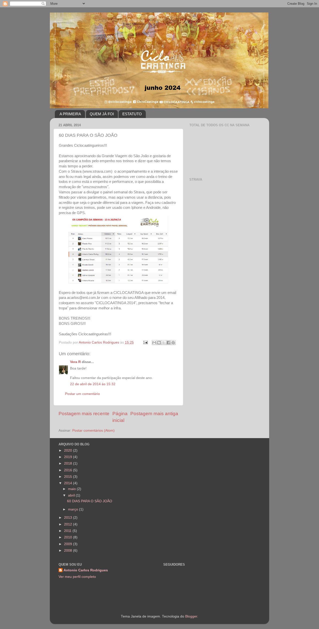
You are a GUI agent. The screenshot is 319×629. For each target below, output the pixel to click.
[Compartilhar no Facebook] (168, 342)
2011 (68, 531)
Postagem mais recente (84, 413)
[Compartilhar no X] (163, 342)
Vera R (75, 362)
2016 (68, 470)
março (73, 509)
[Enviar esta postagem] (145, 342)
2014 (68, 483)
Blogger (191, 616)
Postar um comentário (82, 394)
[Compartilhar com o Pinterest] (173, 342)
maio (72, 489)
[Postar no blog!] (159, 342)
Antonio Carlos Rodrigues (86, 570)
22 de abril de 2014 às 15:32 (92, 384)
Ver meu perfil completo (77, 577)
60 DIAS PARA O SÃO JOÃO (89, 501)
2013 (68, 517)
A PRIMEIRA (70, 114)
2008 (68, 550)
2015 (68, 477)
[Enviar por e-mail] (154, 342)
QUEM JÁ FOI (102, 114)
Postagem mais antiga (154, 413)
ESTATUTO (132, 114)
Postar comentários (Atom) (93, 430)
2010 (68, 537)
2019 (68, 457)
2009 (68, 544)
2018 (68, 463)
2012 (68, 524)
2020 (68, 450)
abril (72, 495)
